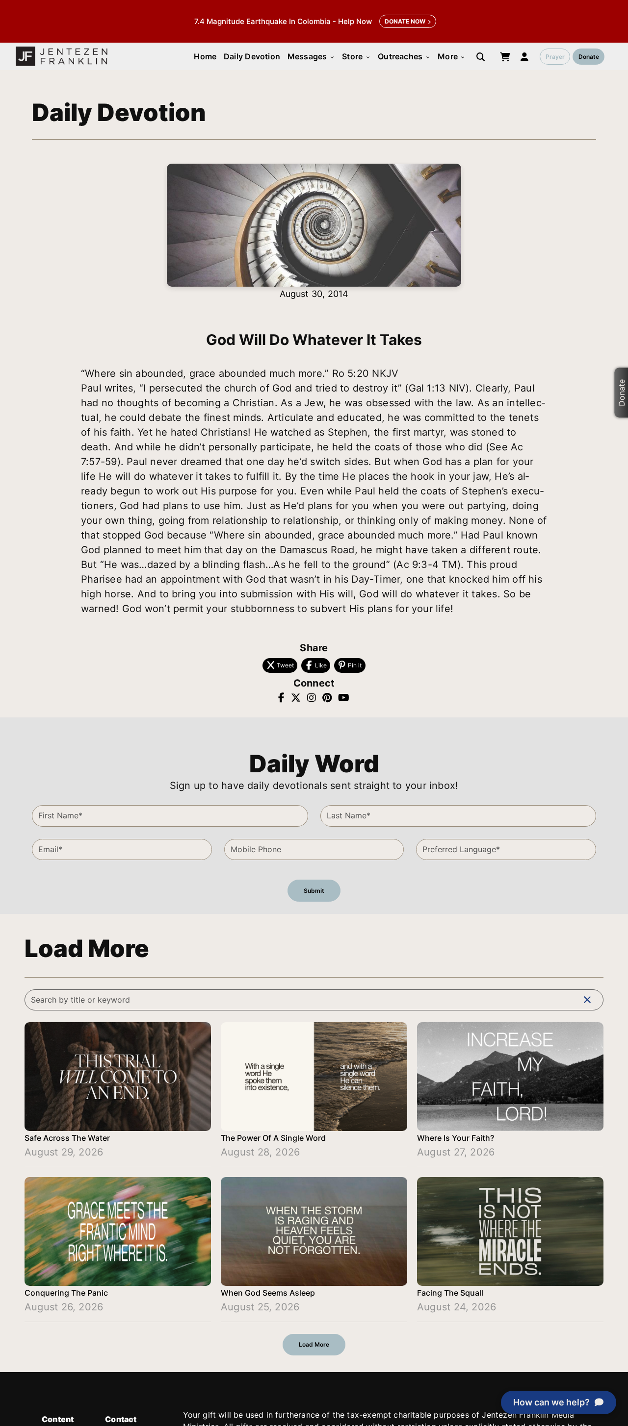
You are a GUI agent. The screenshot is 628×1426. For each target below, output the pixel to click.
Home (205, 56)
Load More (314, 1344)
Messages (311, 56)
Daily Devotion (252, 56)
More (452, 56)
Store (356, 56)
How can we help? (551, 1402)
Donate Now (405, 21)
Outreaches (404, 56)
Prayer (555, 56)
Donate (588, 56)
